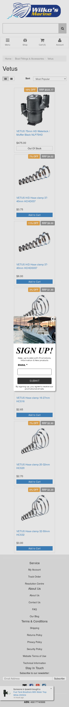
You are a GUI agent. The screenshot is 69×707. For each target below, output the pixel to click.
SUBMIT (34, 380)
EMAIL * (22, 365)
